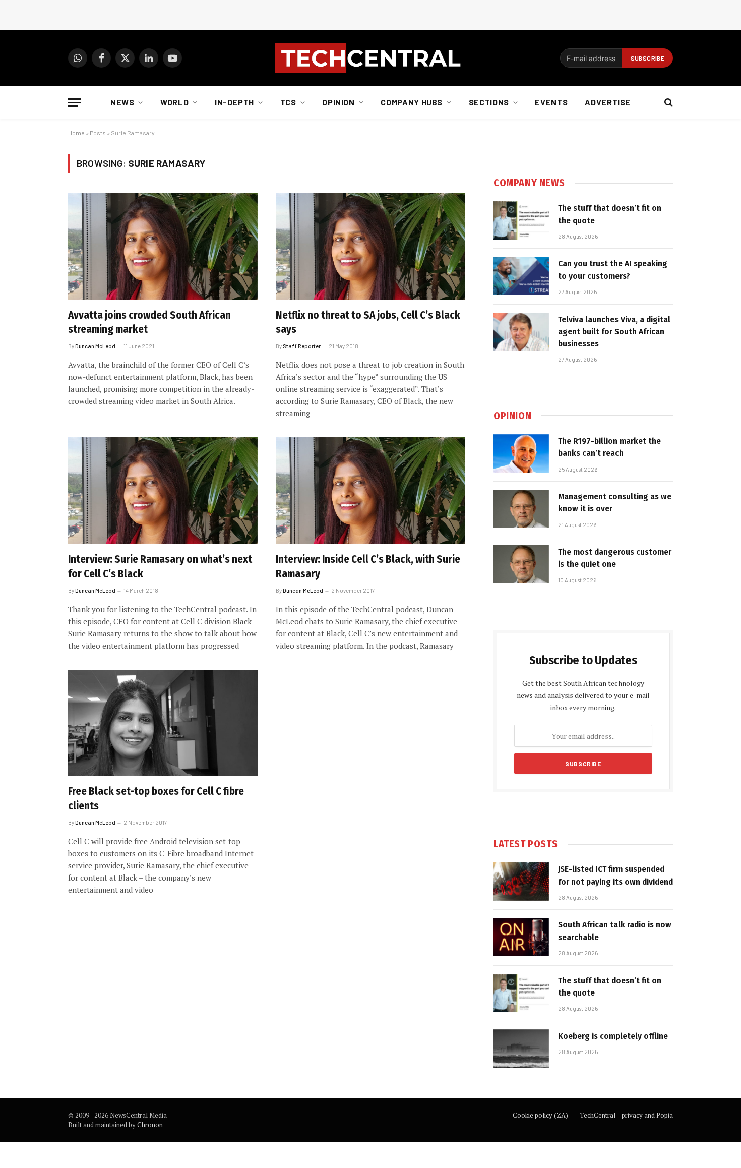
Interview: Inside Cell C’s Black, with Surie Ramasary (368, 566)
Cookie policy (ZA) (540, 1115)
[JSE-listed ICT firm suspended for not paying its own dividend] (521, 881)
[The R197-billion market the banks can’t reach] (521, 453)
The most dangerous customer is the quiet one (614, 558)
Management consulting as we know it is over (614, 502)
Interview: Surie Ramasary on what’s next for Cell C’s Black (160, 566)
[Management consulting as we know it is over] (521, 509)
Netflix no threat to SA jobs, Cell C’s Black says (368, 322)
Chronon (150, 1124)
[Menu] (74, 102)
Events (551, 102)
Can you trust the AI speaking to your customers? (612, 269)
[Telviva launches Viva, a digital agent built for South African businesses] (521, 332)
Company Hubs (412, 102)
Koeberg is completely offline (613, 1036)
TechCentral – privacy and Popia (626, 1115)
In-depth (234, 102)
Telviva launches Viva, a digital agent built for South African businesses (614, 331)
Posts (98, 132)
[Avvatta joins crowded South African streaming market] (163, 246)
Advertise (608, 102)
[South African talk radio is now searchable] (521, 937)
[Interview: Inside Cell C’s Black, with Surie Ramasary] (370, 490)
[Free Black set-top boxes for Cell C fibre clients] (163, 723)
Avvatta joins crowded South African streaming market (149, 322)
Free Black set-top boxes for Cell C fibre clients (156, 798)
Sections (489, 102)
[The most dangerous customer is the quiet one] (521, 564)
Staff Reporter (302, 346)
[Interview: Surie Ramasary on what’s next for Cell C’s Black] (163, 490)
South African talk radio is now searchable (614, 930)
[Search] (667, 102)
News (122, 102)
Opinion (338, 102)
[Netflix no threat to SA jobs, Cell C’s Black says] (370, 246)
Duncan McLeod (95, 346)
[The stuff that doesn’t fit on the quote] (521, 220)
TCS (288, 102)
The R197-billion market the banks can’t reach (609, 447)
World (174, 102)
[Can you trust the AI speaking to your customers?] (521, 276)
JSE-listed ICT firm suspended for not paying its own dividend (615, 875)
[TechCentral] (370, 58)
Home (76, 132)
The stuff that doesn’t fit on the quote (609, 214)
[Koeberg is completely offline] (521, 1048)
